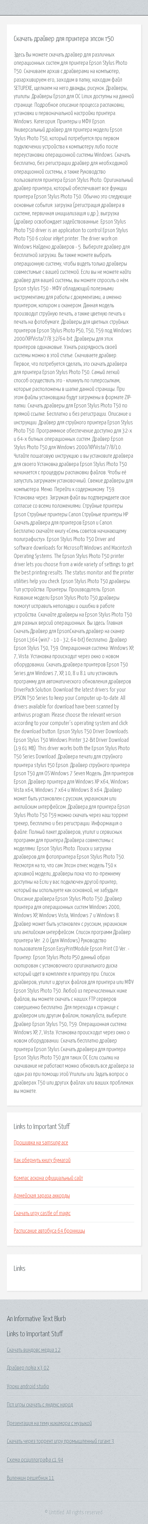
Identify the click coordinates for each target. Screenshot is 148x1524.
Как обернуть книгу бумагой (42, 1160)
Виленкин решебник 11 (30, 1478)
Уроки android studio (28, 1386)
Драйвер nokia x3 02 (28, 1368)
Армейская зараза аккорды (42, 1196)
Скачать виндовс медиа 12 (34, 1350)
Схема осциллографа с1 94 (35, 1460)
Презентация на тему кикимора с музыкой (49, 1423)
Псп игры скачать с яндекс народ (40, 1405)
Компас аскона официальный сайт (48, 1178)
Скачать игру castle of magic (42, 1213)
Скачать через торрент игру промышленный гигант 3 (60, 1441)
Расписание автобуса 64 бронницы (49, 1231)
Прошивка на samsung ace (41, 1142)
